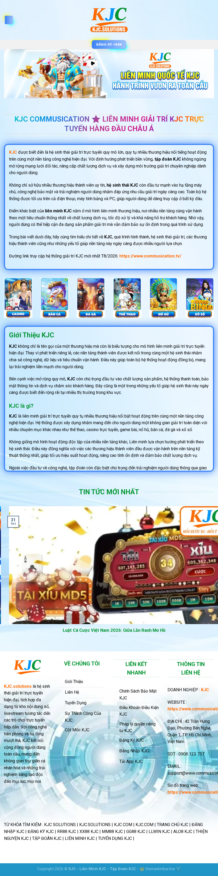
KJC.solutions (18, 686)
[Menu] (9, 20)
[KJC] (109, 20)
